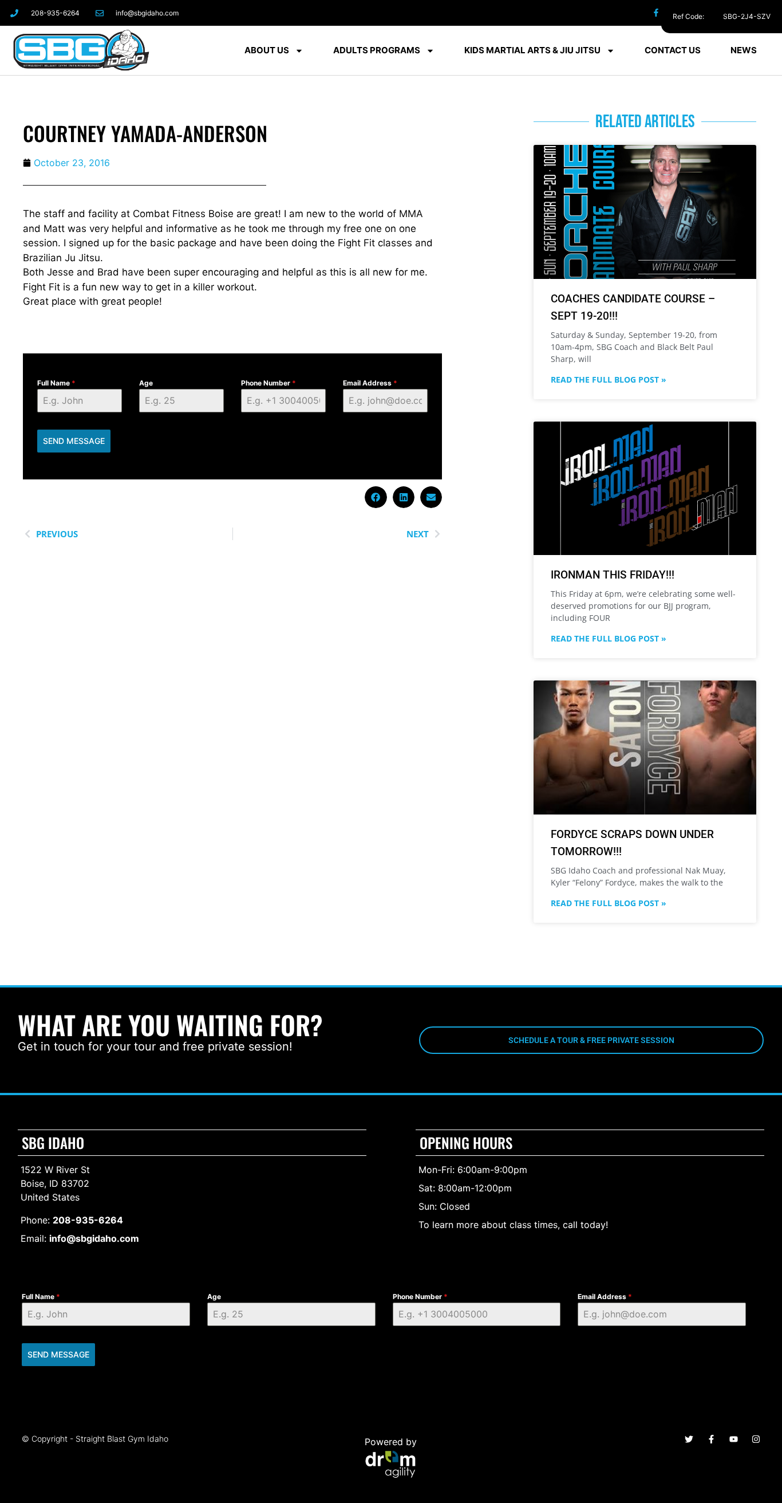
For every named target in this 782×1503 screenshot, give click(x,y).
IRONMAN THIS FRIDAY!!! (612, 574)
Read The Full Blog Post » (608, 379)
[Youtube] (733, 1439)
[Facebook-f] (656, 13)
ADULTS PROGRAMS (376, 50)
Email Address (370, 383)
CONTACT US (673, 50)
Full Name (56, 383)
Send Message (74, 441)
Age (146, 383)
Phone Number (268, 383)
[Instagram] (682, 13)
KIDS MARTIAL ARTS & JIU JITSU (532, 50)
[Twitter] (707, 13)
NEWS (743, 50)
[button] (375, 496)
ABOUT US (266, 50)
